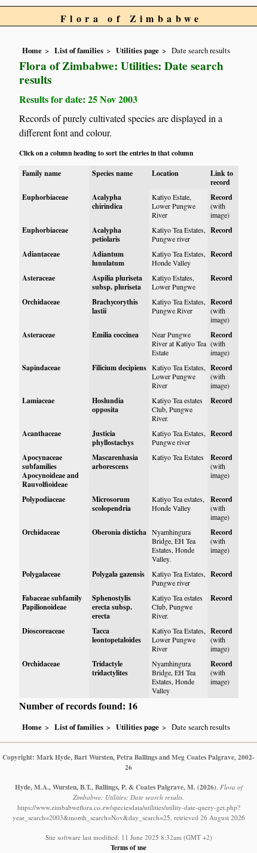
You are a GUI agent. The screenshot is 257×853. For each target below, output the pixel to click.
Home (32, 50)
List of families (78, 50)
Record (221, 197)
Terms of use (128, 847)
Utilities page (137, 50)
